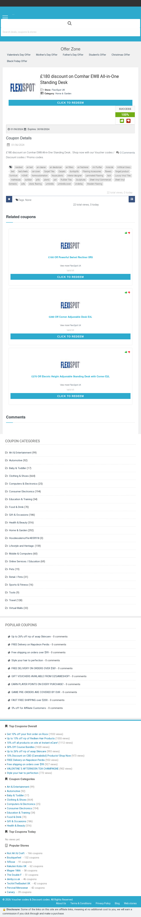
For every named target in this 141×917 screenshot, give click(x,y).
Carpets (62, 171)
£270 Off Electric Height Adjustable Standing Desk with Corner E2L (70, 376)
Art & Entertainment (20, 452)
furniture (13, 175)
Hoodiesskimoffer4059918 (24, 538)
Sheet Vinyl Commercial (100, 180)
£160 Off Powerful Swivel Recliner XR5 (70, 257)
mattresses (16, 180)
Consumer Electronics (21, 491)
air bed (30, 167)
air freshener (83, 167)
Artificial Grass (124, 167)
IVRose (11, 861)
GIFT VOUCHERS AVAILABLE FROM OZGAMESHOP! (41, 676)
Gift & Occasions (18, 514)
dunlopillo (74, 171)
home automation (40, 175)
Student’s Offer (97, 54)
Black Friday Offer (17, 61)
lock (109, 175)
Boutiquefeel (14, 857)
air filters (69, 167)
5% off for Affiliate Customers (29, 708)
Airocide (109, 167)
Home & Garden (63, 93)
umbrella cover (64, 184)
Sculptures (81, 180)
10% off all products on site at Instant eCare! (32, 742)
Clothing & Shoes (19, 475)
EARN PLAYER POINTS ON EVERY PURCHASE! (37, 684)
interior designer (74, 175)
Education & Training (20, 499)
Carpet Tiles (49, 171)
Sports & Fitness (18, 584)
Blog (117, 903)
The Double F (14, 874)
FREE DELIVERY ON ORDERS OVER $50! (34, 668)
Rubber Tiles (66, 180)
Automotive (15, 460)
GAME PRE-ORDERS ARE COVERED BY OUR (36, 692)
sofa (23, 184)
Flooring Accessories (92, 171)
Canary (11, 892)
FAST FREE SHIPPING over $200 (30, 700)
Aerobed (19, 167)
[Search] (70, 23)
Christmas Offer (121, 54)
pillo (38, 180)
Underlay (79, 184)
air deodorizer (56, 167)
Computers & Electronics (23, 483)
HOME (24, 175)
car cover (36, 171)
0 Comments (127, 152)
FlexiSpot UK (58, 89)
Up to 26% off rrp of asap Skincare (31, 636)
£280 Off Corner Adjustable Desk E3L (70, 316)
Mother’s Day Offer (46, 54)
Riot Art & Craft (15, 853)
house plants (57, 175)
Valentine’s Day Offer (19, 54)
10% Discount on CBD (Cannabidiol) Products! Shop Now (39, 755)
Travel (12, 600)
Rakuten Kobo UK (16, 866)
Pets (11, 569)
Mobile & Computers (20, 553)
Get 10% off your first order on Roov (27, 734)
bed (12, 171)
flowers (108, 171)
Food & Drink (16, 507)
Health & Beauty (18, 522)
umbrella (50, 184)
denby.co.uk (13, 879)
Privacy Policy (103, 903)
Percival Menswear (17, 887)
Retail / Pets (16, 577)
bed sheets (23, 171)
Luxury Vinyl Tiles (123, 175)
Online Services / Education (24, 561)
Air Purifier (97, 167)
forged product (122, 171)
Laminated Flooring (94, 175)
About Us (61, 903)
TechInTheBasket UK (18, 883)
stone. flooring (35, 184)
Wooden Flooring (94, 184)
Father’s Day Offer (73, 54)
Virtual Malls (16, 608)
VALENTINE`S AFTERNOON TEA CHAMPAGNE (33, 768)
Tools (12, 592)
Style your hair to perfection (27, 660)
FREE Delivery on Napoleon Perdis (30, 644)
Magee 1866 (14, 870)
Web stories (130, 903)
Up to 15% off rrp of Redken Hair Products (31, 738)
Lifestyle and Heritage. (21, 545)
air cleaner (41, 167)
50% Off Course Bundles (21, 747)
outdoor (28, 180)
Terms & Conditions (80, 903)
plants (47, 180)
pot (55, 180)
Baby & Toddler (17, 468)
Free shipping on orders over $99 (30, 652)
